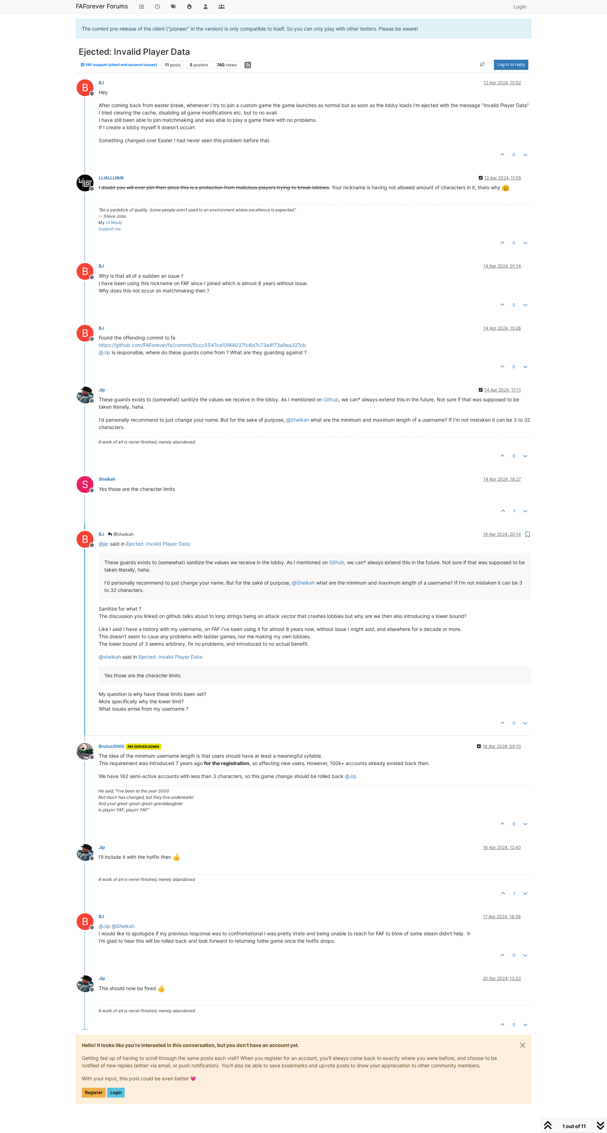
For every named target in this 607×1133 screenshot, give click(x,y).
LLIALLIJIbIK (111, 177)
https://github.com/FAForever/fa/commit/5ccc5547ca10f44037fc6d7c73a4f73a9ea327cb (202, 345)
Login (116, 1092)
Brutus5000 (111, 746)
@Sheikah (122, 534)
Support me (109, 228)
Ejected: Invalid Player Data (157, 544)
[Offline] (88, 182)
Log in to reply (511, 64)
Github (331, 399)
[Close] (523, 1045)
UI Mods (114, 222)
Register (94, 1092)
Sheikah (107, 479)
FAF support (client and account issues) (121, 64)
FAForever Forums (102, 6)
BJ (101, 82)
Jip (102, 390)
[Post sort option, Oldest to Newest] (482, 65)
